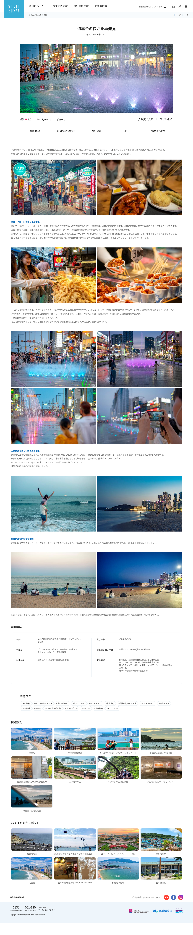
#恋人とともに (95, 703)
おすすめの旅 (60, 6)
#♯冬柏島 (98, 708)
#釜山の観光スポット (43, 703)
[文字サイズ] (174, 14)
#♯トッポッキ (71, 708)
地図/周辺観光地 (66, 131)
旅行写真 (96, 131)
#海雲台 (37, 708)
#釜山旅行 (25, 703)
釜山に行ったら (38, 6)
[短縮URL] (180, 14)
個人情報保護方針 (17, 897)
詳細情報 (35, 131)
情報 (180, 7)
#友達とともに (79, 703)
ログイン (173, 7)
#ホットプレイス (147, 703)
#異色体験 (25, 708)
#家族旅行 (110, 703)
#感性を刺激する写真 (127, 703)
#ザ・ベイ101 (112, 708)
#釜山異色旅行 (62, 703)
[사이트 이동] (166, 897)
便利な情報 (100, 6)
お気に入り (147, 119)
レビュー (60, 119)
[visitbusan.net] (14, 11)
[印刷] (187, 14)
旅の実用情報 (81, 6)
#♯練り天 (86, 708)
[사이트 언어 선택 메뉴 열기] (186, 7)
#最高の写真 (164, 703)
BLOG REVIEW (157, 131)
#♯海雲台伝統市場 (53, 708)
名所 (45, 15)
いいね (167, 119)
